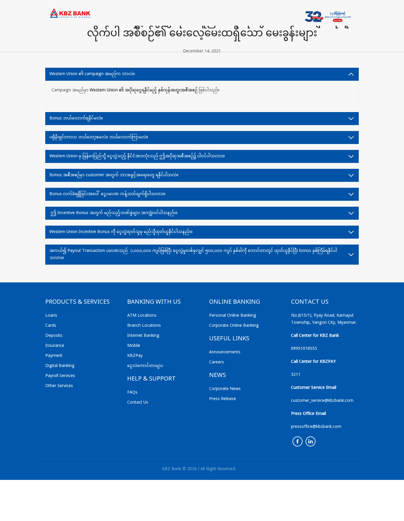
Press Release (222, 399)
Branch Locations (144, 325)
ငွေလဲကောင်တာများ (145, 365)
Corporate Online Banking (234, 325)
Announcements (224, 352)
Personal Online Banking (232, 315)
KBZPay (135, 355)
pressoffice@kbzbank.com (316, 426)
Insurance (54, 345)
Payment (53, 355)
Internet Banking (143, 335)
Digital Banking (60, 365)
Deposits (53, 335)
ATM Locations (141, 315)
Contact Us (137, 402)
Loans (51, 315)
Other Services (59, 386)
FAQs (132, 392)
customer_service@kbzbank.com (322, 400)
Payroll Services (60, 376)
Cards (50, 325)
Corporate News (225, 389)
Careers (216, 362)
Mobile (133, 345)
